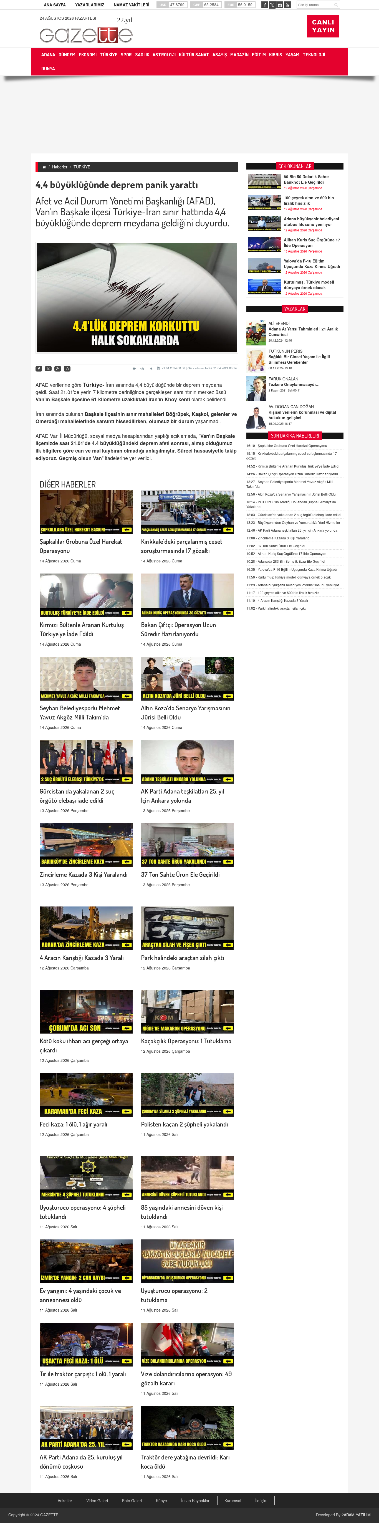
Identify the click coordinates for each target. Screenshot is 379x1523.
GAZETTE (49, 1514)
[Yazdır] (135, 368)
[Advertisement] (189, 114)
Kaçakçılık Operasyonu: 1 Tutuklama (186, 1041)
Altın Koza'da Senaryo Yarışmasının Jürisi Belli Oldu (291, 494)
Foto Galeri (132, 1500)
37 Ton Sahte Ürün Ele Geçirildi (180, 874)
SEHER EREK (281, 406)
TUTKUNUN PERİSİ (286, 323)
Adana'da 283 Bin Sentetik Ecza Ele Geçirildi (285, 561)
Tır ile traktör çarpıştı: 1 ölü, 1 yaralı (83, 1374)
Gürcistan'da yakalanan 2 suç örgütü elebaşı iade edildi (293, 514)
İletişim (261, 1500)
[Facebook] (39, 369)
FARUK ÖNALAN (283, 351)
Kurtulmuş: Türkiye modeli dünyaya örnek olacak (309, 284)
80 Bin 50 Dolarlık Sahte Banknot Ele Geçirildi (306, 179)
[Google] (57, 369)
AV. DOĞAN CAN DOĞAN (291, 379)
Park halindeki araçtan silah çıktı (182, 957)
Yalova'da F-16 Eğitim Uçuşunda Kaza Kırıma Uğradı (312, 263)
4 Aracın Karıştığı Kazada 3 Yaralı (82, 957)
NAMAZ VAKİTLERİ (131, 4)
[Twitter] (48, 369)
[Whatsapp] (67, 369)
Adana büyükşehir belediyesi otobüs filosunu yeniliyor (311, 221)
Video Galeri (97, 1500)
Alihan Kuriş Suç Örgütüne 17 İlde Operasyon (312, 242)
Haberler (59, 167)
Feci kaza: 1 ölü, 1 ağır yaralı (73, 1124)
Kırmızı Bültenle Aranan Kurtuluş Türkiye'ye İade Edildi (292, 466)
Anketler (65, 1500)
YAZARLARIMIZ (89, 4)
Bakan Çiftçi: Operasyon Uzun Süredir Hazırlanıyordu (292, 473)
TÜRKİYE (82, 167)
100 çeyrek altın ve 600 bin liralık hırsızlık (309, 200)
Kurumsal (232, 1500)
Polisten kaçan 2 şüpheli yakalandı (184, 1124)
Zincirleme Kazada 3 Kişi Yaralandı (84, 874)
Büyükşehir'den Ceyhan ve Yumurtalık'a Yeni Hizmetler (293, 522)
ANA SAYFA (55, 4)
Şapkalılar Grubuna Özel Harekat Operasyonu (286, 445)
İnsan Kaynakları (195, 1500)
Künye (161, 1500)
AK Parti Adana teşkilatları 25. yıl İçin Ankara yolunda (291, 530)
